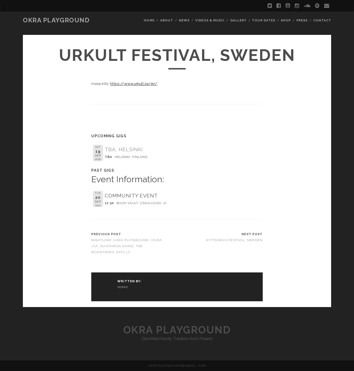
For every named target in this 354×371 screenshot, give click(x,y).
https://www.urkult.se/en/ (133, 84)
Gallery (238, 20)
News (184, 20)
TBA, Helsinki (124, 149)
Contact (322, 20)
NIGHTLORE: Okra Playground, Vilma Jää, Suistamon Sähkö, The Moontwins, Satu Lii (126, 246)
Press (302, 20)
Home (149, 20)
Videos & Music (210, 20)
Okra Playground (56, 20)
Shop (286, 20)
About (166, 20)
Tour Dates (263, 20)
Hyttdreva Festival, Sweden (234, 240)
